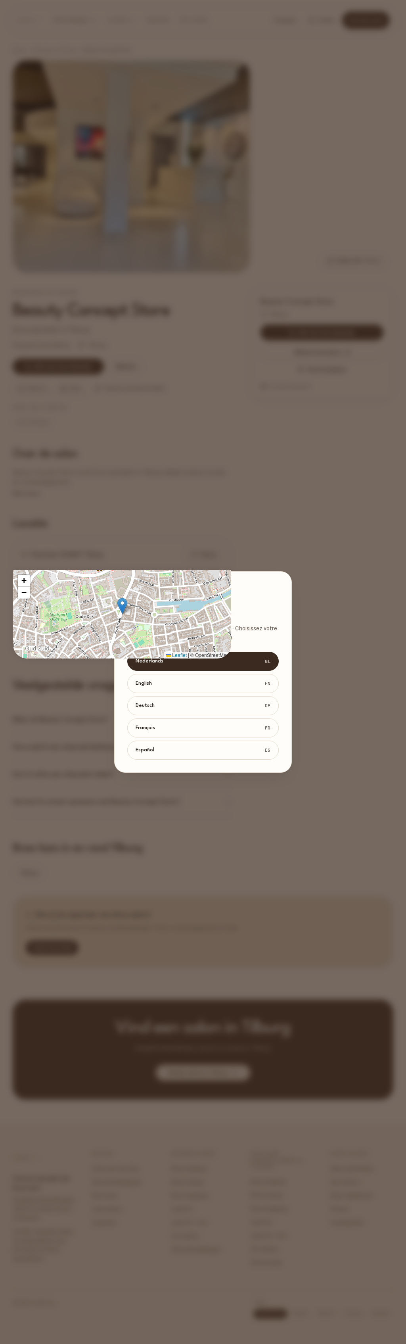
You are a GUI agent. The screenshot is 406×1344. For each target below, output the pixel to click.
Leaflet (179, 654)
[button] (122, 606)
